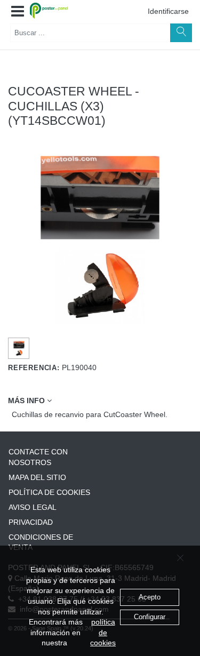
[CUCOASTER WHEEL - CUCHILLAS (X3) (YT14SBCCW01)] (19, 348)
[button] (17, 11)
